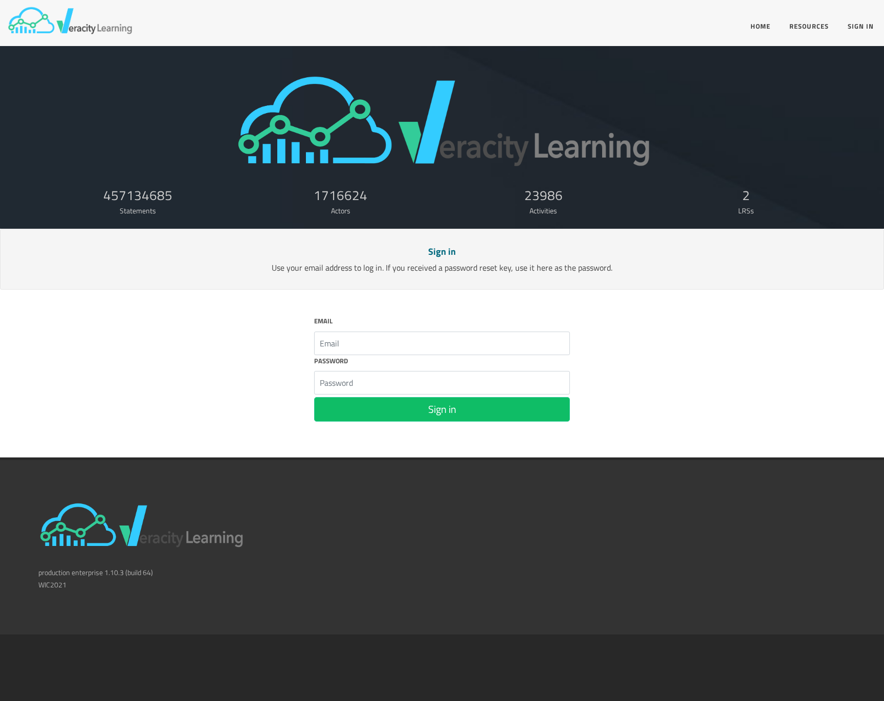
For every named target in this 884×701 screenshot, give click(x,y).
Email (323, 321)
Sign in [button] (442, 409)
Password (331, 361)
